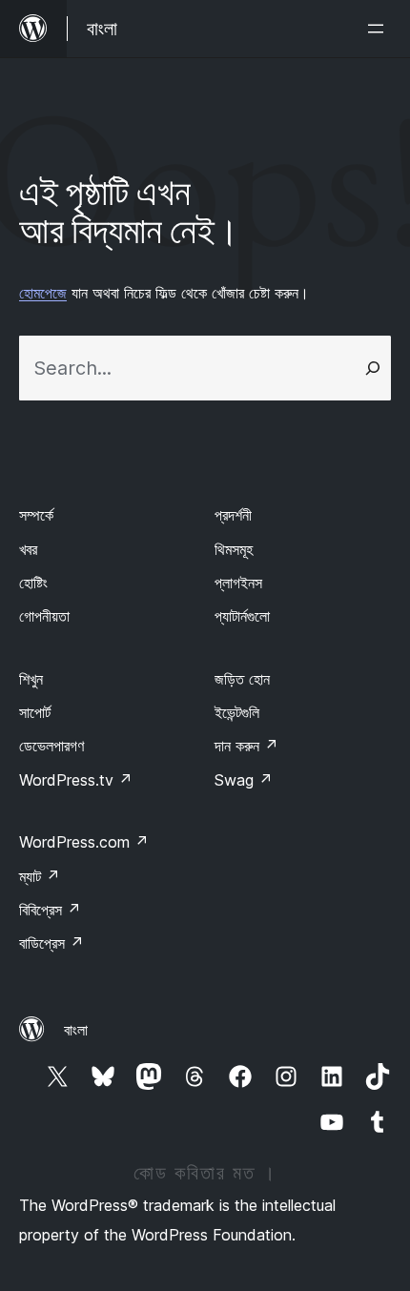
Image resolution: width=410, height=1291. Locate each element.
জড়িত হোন (242, 678)
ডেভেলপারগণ (51, 745)
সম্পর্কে (36, 514)
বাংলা (76, 1029)
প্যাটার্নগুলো (242, 615)
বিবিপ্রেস (50, 909)
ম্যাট (39, 876)
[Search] (373, 368)
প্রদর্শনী (233, 514)
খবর (28, 549)
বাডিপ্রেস (51, 943)
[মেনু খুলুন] (379, 28)
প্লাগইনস (238, 582)
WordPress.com (84, 841)
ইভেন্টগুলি (237, 712)
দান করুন (246, 745)
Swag (244, 779)
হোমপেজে (43, 292)
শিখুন (31, 678)
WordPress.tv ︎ (76, 779)
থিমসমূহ (234, 549)
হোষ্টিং (33, 582)
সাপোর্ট (35, 712)
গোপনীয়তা (44, 615)
